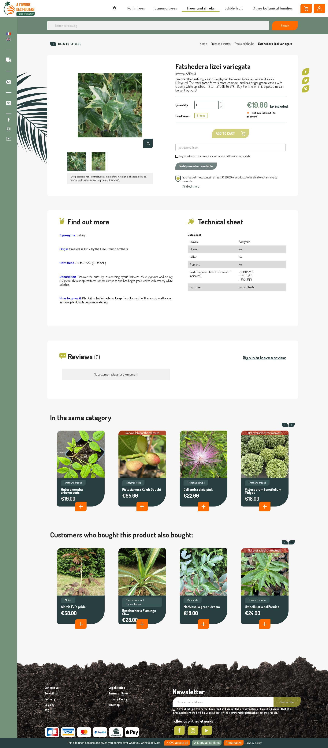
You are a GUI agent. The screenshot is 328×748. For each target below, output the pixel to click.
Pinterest (305, 88)
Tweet (305, 80)
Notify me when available (196, 166)
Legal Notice (117, 688)
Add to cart (225, 133)
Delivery (49, 699)
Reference (180, 73)
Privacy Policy (118, 699)
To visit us (51, 693)
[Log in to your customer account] (319, 8)
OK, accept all (178, 742)
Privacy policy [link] (253, 742)
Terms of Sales (119, 693)
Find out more (191, 186)
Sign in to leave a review (264, 357)
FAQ (46, 710)
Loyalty (49, 705)
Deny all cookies (208, 742)
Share (305, 71)
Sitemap (114, 705)
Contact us (51, 688)
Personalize (234, 742)
